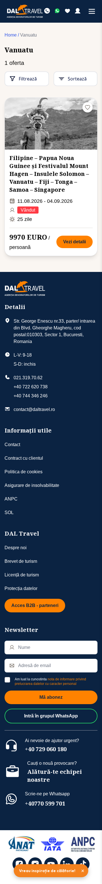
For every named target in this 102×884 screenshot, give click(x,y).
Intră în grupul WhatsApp (51, 715)
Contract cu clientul (24, 458)
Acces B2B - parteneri (34, 605)
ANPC (11, 499)
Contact (12, 444)
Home (11, 35)
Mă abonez (51, 697)
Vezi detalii (74, 241)
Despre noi (16, 547)
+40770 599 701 (45, 803)
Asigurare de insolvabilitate (32, 485)
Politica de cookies (23, 471)
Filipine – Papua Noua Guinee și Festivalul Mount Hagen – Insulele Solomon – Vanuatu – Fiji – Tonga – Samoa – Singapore (49, 173)
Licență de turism (22, 574)
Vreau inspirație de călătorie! (47, 870)
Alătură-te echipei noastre (54, 775)
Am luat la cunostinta (50, 681)
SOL (9, 512)
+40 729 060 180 (46, 749)
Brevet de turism (21, 561)
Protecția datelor (21, 588)
